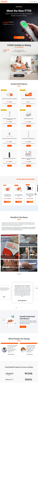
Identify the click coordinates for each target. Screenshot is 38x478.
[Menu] (36, 1)
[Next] (36, 292)
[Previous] (1, 292)
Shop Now (19, 75)
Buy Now (19, 37)
